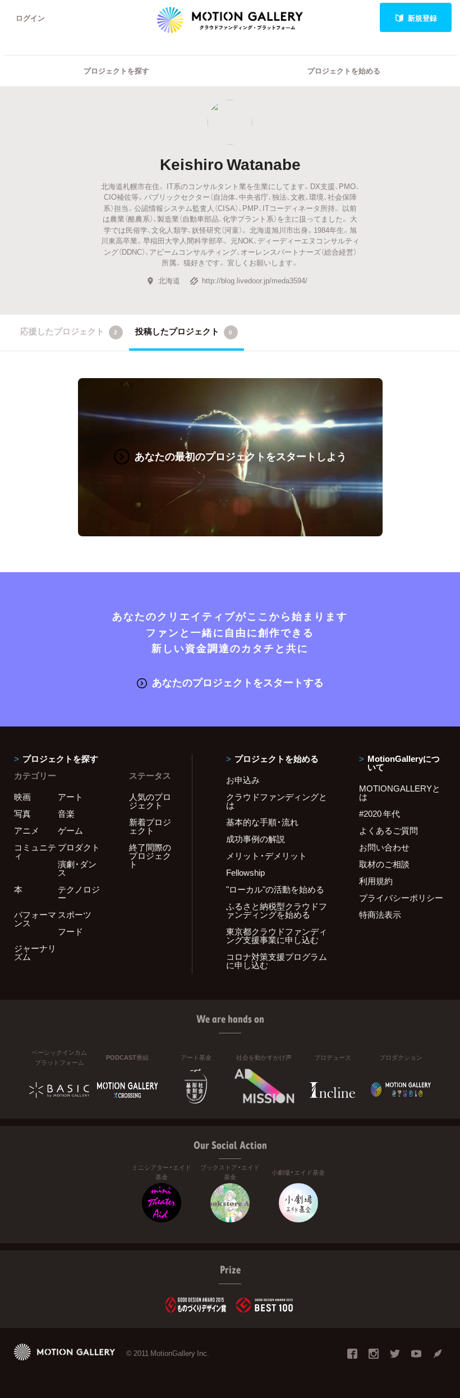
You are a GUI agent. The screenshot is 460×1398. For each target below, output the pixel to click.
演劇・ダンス (77, 868)
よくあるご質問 (388, 830)
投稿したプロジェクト (183, 331)
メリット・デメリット (266, 855)
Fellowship (245, 872)
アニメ (26, 830)
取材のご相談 (384, 864)
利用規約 (376, 881)
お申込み (243, 780)
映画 (22, 796)
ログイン (30, 17)
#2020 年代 (379, 813)
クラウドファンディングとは (276, 800)
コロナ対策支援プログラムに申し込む (276, 960)
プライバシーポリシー (401, 897)
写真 (22, 813)
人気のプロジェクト (150, 800)
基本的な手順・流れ (262, 822)
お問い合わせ (384, 847)
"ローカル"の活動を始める (275, 889)
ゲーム (70, 830)
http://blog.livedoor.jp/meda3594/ (254, 280)
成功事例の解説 (255, 839)
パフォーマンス (35, 918)
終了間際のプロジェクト (150, 855)
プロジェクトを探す (116, 70)
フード (70, 931)
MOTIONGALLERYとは (399, 792)
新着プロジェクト (150, 826)
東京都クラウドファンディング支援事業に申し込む (276, 935)
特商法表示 (380, 914)
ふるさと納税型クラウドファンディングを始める (276, 910)
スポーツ (74, 914)
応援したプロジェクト (68, 331)
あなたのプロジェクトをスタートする (238, 681)
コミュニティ (35, 851)
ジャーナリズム (35, 952)
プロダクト (79, 847)
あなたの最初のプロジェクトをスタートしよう (241, 455)
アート (70, 796)
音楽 (66, 813)
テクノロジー (79, 893)
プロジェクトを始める (343, 70)
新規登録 (422, 17)
